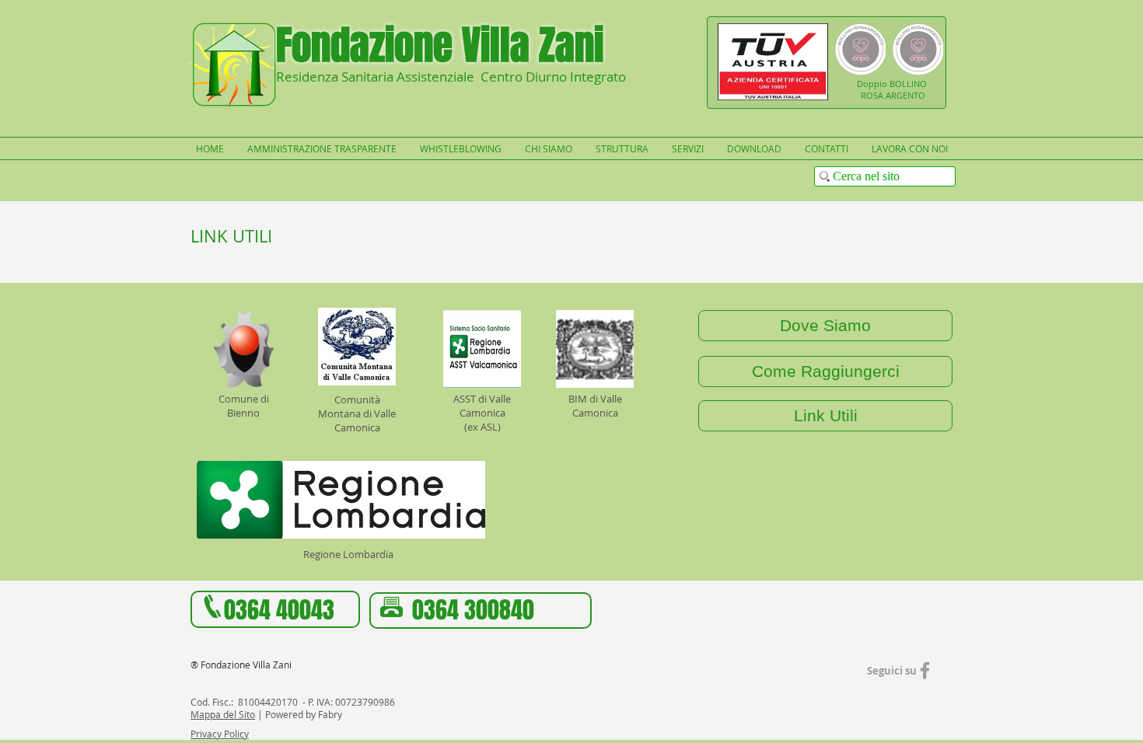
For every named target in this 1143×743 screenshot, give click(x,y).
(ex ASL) (482, 427)
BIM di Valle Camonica (595, 406)
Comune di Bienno (243, 406)
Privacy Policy (219, 733)
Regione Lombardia (348, 554)
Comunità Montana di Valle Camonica (357, 413)
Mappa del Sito (222, 714)
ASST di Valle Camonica (482, 406)
